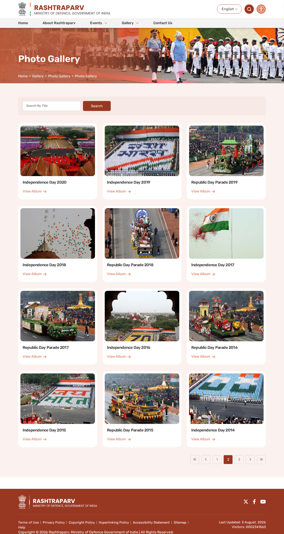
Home (23, 23)
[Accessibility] (261, 9)
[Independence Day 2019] (142, 161)
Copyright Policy (82, 522)
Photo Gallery (59, 76)
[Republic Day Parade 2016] (226, 327)
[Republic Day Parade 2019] (226, 161)
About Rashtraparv (59, 23)
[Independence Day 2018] (57, 244)
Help (21, 527)
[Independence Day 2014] (226, 409)
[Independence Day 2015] (57, 409)
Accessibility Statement (151, 522)
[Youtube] (263, 501)
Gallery (128, 23)
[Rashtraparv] (64, 9)
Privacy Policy (54, 522)
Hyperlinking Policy (114, 522)
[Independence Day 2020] (57, 161)
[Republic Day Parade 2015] (142, 409)
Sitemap (180, 522)
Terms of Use (28, 522)
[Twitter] (245, 501)
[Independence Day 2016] (142, 327)
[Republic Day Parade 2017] (57, 327)
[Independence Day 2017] (226, 244)
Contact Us (162, 23)
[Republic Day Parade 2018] (142, 244)
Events (96, 23)
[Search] (249, 9)
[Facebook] (254, 501)
